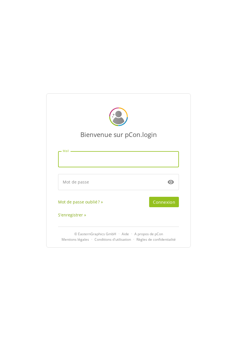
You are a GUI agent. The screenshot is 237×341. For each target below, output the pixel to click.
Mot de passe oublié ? (79, 202)
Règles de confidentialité (156, 239)
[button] (170, 182)
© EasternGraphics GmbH (95, 233)
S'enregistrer (70, 215)
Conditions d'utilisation (113, 239)
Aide (125, 233)
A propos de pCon (148, 233)
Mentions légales (75, 239)
